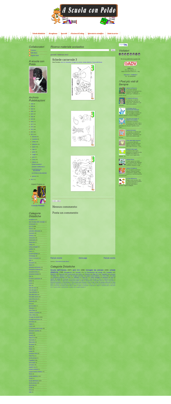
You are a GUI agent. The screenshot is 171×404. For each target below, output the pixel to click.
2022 (32, 111)
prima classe (64, 284)
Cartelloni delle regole (131, 149)
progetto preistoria (80, 287)
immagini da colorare (77, 62)
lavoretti (78, 272)
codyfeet (57, 284)
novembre (34, 139)
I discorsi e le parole (64, 276)
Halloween (76, 277)
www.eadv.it (127, 74)
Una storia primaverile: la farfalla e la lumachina (132, 119)
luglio (33, 149)
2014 (32, 132)
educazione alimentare (59, 277)
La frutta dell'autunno (131, 178)
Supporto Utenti (35, 55)
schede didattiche (87, 62)
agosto (34, 147)
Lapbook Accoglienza (131, 168)
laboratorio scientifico (109, 279)
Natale (54, 276)
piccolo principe (65, 287)
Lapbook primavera (131, 130)
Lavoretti (64, 33)
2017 (32, 124)
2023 (32, 109)
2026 (32, 104)
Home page (83, 258)
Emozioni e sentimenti (76, 279)
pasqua (58, 279)
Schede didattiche (38, 33)
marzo (34, 159)
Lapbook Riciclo (130, 159)
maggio (34, 154)
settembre (35, 144)
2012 (32, 179)
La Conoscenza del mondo (93, 272)
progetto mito (72, 287)
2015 (32, 129)
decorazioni (105, 277)
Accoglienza (53, 33)
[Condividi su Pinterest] (60, 201)
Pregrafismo (105, 274)
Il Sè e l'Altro (105, 276)
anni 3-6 (63, 62)
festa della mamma (98, 280)
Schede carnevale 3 (37, 164)
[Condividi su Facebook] (58, 201)
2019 (32, 119)
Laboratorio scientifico (96, 33)
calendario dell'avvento (105, 282)
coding (113, 276)
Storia (59, 280)
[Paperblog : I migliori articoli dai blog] (123, 45)
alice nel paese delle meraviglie (79, 282)
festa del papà (93, 279)
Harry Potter (78, 284)
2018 (32, 121)
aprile (33, 157)
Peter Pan (85, 277)
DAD (71, 285)
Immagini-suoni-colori (78, 276)
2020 (32, 116)
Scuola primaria (72, 274)
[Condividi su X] (56, 201)
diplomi (98, 285)
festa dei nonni (89, 280)
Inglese (75, 285)
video (93, 282)
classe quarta (32, 240)
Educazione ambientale (55, 282)
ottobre (34, 141)
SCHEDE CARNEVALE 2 (38, 167)
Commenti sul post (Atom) (62, 261)
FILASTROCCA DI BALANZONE (36, 169)
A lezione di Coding (77, 33)
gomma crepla (57, 287)
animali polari (86, 285)
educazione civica (105, 285)
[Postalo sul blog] (55, 201)
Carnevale (68, 62)
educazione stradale (74, 280)
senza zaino (71, 284)
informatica (57, 285)
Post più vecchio (109, 258)
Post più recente (56, 258)
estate (82, 280)
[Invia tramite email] (53, 201)
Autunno (53, 274)
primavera (112, 274)
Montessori (85, 284)
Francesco (33, 50)
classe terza (92, 285)
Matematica (53, 280)
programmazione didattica (92, 276)
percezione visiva (64, 285)
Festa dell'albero (66, 282)
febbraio (34, 162)
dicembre (34, 136)
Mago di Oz (96, 274)
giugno (34, 152)
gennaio (34, 176)
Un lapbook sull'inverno (132, 98)
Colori (69, 277)
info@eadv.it (134, 74)
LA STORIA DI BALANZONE (39, 173)
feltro (89, 282)
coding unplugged (95, 277)
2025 (32, 106)
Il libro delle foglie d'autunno (133, 140)
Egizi (97, 282)
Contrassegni (66, 279)
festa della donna (33, 294)
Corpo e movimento (109, 280)
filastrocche (62, 274)
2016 (32, 126)
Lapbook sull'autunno (131, 88)
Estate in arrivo (112, 33)
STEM (94, 284)
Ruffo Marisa (34, 53)
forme (112, 277)
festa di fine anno (33, 299)
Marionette (85, 279)
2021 (32, 114)
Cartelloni (109, 272)
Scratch (79, 285)
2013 (32, 134)
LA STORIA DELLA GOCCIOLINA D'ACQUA (132, 109)
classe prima (65, 280)
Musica (100, 279)
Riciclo (90, 284)
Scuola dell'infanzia (97, 62)
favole (108, 284)
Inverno (80, 274)
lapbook (52, 279)
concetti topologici (101, 284)
